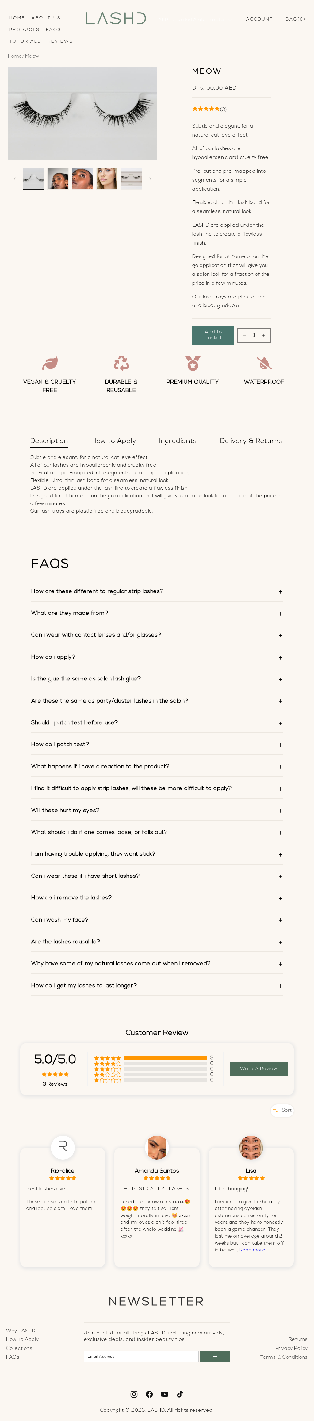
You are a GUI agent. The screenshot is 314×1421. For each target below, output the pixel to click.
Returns (298, 1339)
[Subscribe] (215, 1356)
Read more (252, 1250)
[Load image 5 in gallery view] (131, 179)
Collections (19, 1348)
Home (15, 56)
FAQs (12, 1357)
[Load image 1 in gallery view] (33, 179)
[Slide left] (14, 179)
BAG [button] (295, 19)
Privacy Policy (291, 1348)
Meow (32, 56)
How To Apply (22, 1339)
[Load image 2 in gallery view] (58, 179)
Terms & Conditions (284, 1357)
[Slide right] (150, 179)
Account (260, 19)
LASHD (156, 1410)
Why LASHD (20, 1331)
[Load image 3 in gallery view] (82, 179)
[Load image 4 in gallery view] (107, 179)
